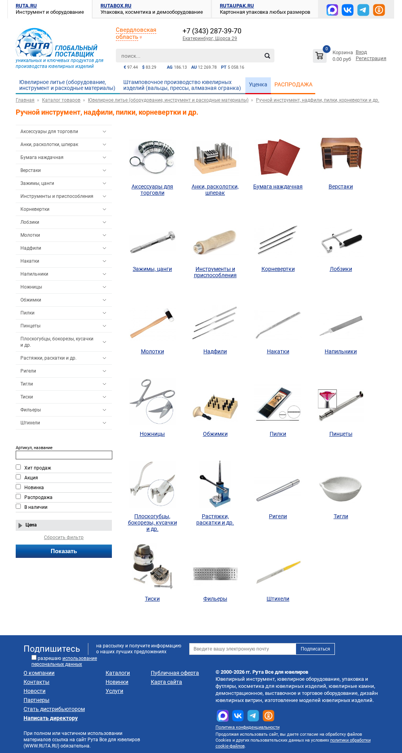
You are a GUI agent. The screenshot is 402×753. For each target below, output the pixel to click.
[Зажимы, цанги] (152, 236)
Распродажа (38, 497)
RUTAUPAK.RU (237, 6)
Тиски (26, 397)
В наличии (36, 507)
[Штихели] (278, 566)
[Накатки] (278, 319)
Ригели (28, 371)
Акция (31, 478)
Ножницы (31, 287)
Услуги (114, 691)
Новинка (34, 487)
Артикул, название (34, 447)
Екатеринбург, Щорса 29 (210, 38)
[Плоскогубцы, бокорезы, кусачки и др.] (152, 484)
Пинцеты (30, 326)
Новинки (117, 682)
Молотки (30, 235)
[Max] (332, 10)
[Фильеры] (215, 566)
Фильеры (30, 410)
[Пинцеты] (340, 401)
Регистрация (371, 58)
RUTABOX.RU (116, 6)
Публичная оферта (175, 673)
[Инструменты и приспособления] (215, 236)
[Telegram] (363, 10)
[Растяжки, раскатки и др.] (215, 484)
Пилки (27, 313)
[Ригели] (278, 484)
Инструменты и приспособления (56, 196)
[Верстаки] (340, 154)
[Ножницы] (152, 401)
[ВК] (348, 10)
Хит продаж (37, 468)
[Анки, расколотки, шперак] (215, 154)
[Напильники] (340, 319)
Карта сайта (166, 682)
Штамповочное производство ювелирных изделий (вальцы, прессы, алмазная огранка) (182, 85)
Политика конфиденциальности (248, 727)
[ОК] (379, 10)
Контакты (36, 682)
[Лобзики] (340, 236)
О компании (39, 673)
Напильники (34, 274)
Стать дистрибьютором (54, 709)
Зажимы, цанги (37, 183)
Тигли (26, 384)
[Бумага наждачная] (278, 154)
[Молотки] (152, 319)
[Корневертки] (278, 236)
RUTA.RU (26, 6)
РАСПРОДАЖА (293, 84)
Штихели (30, 423)
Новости (35, 691)
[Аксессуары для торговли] (152, 154)
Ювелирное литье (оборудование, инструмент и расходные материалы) (67, 85)
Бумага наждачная (42, 157)
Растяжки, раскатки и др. (48, 358)
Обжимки (30, 300)
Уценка (258, 84)
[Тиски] (152, 566)
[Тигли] (340, 484)
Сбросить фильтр (64, 537)
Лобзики (29, 222)
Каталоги (118, 673)
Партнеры (36, 700)
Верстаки (30, 170)
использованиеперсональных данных (64, 661)
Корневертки (34, 209)
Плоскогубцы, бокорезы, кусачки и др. (56, 342)
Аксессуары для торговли (49, 131)
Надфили (30, 248)
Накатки (29, 261)
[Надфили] (215, 319)
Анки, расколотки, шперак (49, 144)
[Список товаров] (334, 57)
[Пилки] (278, 401)
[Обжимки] (215, 401)
